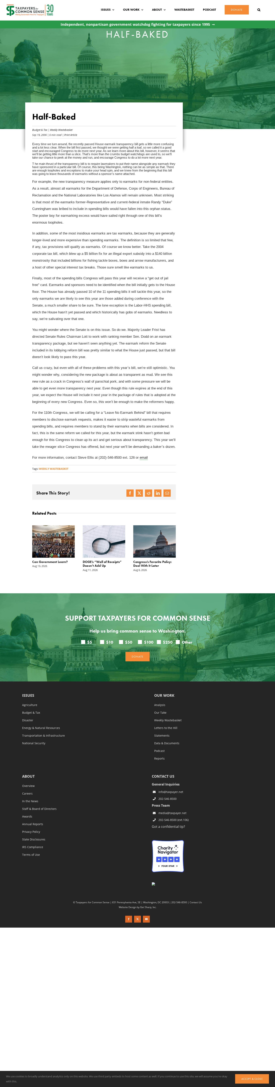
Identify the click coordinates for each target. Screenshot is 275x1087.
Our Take (160, 712)
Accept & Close (252, 1078)
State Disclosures (33, 839)
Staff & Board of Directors (39, 809)
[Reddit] (148, 493)
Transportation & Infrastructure (43, 735)
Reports (159, 758)
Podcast (159, 751)
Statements (162, 735)
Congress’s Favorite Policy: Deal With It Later (102, 564)
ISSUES (28, 696)
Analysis (159, 705)
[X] (139, 493)
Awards (27, 816)
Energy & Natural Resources (41, 728)
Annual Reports (32, 824)
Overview (28, 786)
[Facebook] (130, 493)
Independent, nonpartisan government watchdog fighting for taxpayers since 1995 (135, 24)
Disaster (27, 720)
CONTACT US (163, 776)
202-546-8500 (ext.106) (173, 820)
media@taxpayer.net (172, 813)
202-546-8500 (167, 799)
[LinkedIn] (157, 493)
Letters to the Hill (165, 728)
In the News (30, 801)
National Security (33, 743)
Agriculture (29, 705)
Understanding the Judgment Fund (147, 564)
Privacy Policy (31, 832)
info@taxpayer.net (170, 792)
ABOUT (28, 776)
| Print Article (69, 134)
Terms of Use (31, 855)
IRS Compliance (32, 847)
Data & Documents (166, 743)
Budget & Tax (39, 129)
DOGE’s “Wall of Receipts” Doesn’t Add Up (51, 564)
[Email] (167, 493)
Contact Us (196, 902)
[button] (258, 10)
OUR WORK (164, 696)
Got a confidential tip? (168, 826)
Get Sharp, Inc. (148, 907)
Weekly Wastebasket (61, 129)
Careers (27, 793)
